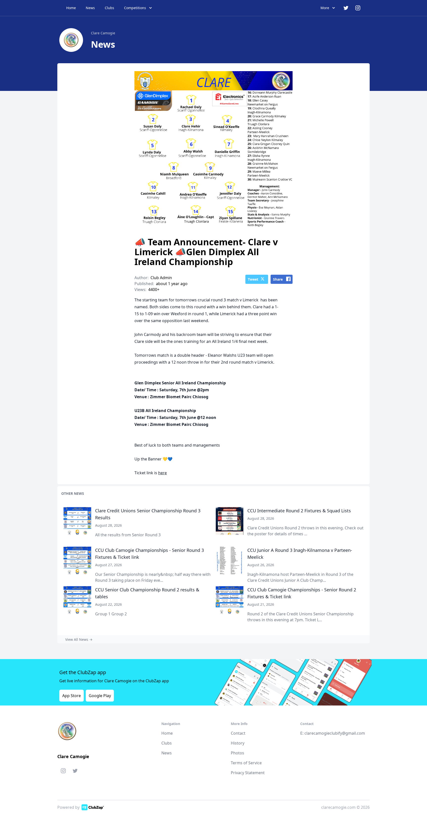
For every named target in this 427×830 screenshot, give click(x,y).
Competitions (135, 7)
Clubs (109, 7)
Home (71, 7)
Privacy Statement (248, 772)
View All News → (78, 639)
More (324, 7)
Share (278, 279)
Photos (237, 753)
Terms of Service (246, 763)
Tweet (253, 279)
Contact (238, 733)
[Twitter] (75, 772)
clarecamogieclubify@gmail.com (334, 733)
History (237, 743)
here (162, 473)
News (90, 7)
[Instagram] (63, 772)
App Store (71, 695)
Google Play (100, 695)
